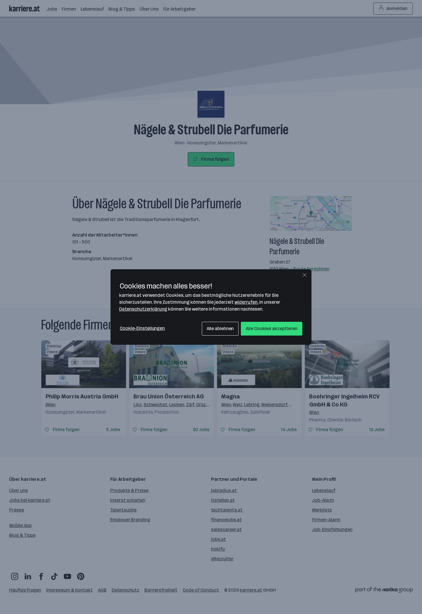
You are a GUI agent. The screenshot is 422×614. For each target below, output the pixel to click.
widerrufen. (246, 302)
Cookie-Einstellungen (142, 328)
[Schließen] (304, 275)
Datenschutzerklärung (143, 309)
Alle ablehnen (220, 328)
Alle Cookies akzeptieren (271, 328)
